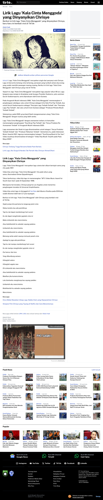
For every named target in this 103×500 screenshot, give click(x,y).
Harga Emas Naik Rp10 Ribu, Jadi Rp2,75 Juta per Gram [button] (81, 406)
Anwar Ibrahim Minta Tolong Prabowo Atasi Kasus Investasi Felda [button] (30, 445)
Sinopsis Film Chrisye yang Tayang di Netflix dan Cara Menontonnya (28, 304)
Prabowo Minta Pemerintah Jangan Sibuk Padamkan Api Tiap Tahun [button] (12, 397)
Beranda (5, 6)
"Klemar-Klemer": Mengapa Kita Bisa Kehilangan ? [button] (79, 67)
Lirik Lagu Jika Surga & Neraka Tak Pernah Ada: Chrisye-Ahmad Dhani (29, 151)
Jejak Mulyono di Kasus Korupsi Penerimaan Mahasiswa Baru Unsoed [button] (51, 445)
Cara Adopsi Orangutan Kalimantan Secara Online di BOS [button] (78, 387)
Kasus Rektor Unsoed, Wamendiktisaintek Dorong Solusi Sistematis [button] (12, 417)
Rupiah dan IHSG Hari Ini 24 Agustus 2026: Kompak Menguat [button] (47, 406)
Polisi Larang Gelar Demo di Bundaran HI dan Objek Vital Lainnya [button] (44, 378)
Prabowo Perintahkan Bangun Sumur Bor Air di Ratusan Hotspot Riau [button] (12, 378)
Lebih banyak (96, 370)
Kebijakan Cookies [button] (59, 476)
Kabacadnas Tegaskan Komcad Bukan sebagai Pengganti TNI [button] (13, 387)
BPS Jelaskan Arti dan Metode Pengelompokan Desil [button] (13, 406)
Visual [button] (93, 2)
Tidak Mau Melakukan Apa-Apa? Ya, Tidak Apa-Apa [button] (81, 86)
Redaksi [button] (30, 476)
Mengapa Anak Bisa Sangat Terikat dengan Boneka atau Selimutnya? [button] (79, 150)
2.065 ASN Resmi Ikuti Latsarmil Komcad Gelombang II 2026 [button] (47, 387)
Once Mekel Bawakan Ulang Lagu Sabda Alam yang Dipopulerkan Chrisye (30, 300)
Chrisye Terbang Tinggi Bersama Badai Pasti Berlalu (22, 147)
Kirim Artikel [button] (57, 479)
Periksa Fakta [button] (63, 2)
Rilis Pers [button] (31, 486)
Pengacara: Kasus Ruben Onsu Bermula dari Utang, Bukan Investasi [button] (92, 445)
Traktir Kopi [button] (60, 30)
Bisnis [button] (86, 2)
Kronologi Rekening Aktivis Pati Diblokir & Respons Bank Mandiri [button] (47, 396)
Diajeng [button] (79, 2)
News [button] (72, 2)
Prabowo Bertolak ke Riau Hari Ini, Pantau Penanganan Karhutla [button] (81, 396)
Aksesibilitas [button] (57, 471)
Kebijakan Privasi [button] (58, 474)
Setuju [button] (98, 496)
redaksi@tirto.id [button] (83, 481)
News (10, 6)
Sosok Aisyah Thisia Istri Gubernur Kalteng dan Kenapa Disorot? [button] (78, 378)
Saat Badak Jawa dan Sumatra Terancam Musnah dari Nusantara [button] (79, 140)
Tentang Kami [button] (32, 471)
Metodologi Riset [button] (33, 481)
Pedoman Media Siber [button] (35, 479)
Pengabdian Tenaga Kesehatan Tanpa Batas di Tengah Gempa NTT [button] (80, 48)
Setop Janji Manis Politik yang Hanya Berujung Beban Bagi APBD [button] (79, 169)
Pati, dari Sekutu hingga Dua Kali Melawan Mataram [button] (81, 76)
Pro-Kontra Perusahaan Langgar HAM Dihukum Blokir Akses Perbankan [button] (80, 57)
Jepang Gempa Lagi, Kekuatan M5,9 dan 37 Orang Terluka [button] (46, 416)
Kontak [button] (30, 474)
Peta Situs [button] (56, 481)
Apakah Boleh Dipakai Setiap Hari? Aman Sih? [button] (79, 130)
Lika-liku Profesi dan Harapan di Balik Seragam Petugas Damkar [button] (80, 159)
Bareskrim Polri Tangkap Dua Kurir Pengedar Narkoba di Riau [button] (80, 416)
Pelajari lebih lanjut (78, 497)
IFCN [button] (55, 483)
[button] (7, 2)
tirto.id (5, 80)
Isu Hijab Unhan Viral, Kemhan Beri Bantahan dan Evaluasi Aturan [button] (70, 445)
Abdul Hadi (6, 27)
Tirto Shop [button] (56, 486)
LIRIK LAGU (22, 314)
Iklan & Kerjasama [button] (34, 483)
